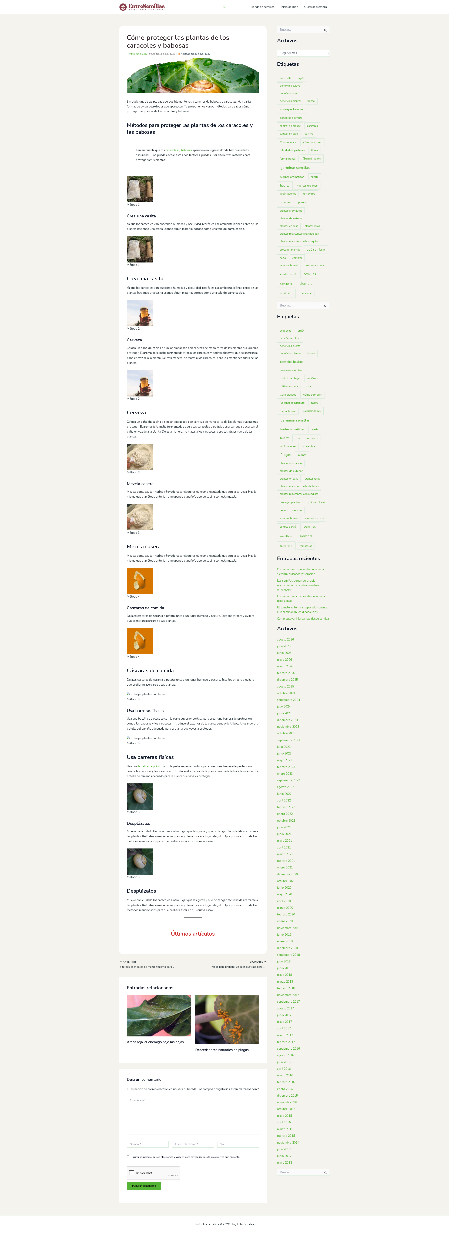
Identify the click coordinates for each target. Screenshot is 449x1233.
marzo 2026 (285, 666)
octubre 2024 (286, 693)
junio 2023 (284, 754)
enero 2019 (285, 941)
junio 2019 (284, 935)
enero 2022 (285, 814)
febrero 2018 (286, 988)
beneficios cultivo (290, 85)
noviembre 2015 (288, 1102)
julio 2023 (284, 747)
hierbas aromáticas (292, 177)
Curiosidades (288, 142)
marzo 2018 (285, 982)
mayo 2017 (284, 1022)
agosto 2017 (285, 1008)
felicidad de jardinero (292, 150)
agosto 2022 (285, 787)
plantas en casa (289, 226)
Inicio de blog (289, 7)
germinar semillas (295, 167)
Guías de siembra (315, 7)
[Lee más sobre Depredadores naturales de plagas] (227, 1020)
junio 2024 (284, 713)
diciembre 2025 (287, 680)
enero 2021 (285, 867)
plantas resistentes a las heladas (299, 233)
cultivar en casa (289, 134)
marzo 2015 (285, 1129)
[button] (224, 7)
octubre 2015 (286, 1109)
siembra (306, 283)
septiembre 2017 (288, 1002)
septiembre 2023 (288, 740)
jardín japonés (288, 194)
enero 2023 (285, 774)
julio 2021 (284, 827)
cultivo (309, 134)
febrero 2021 (286, 861)
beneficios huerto (290, 93)
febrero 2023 (286, 767)
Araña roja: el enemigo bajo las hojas (155, 1042)
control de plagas (290, 126)
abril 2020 (284, 901)
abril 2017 (284, 1028)
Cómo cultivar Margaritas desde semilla (303, 619)
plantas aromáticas (291, 211)
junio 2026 (284, 653)
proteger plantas (290, 249)
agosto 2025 (285, 687)
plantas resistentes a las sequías (299, 241)
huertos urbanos (307, 186)
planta (302, 202)
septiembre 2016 (288, 1049)
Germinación (312, 158)
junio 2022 (284, 794)
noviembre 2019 (288, 928)
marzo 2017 (285, 1035)
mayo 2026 (284, 660)
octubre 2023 (286, 733)
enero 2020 (285, 921)
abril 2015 (284, 1122)
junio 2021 (284, 834)
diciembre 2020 (287, 874)
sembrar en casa (314, 265)
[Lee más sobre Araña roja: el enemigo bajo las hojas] (159, 1015)
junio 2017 (284, 1015)
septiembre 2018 (288, 955)
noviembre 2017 (288, 995)
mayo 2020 (284, 894)
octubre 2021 (286, 821)
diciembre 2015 (287, 1096)
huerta (315, 177)
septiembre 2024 (288, 700)
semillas (310, 274)
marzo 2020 (285, 908)
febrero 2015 (286, 1136)
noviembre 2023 (288, 727)
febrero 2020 (286, 914)
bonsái (311, 101)
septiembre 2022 (288, 780)
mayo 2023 (284, 760)
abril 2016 (284, 1069)
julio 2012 (284, 1149)
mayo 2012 (284, 1163)
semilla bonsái (288, 274)
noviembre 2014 (288, 1143)
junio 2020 (284, 888)
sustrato (286, 293)
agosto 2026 (285, 640)
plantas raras (312, 226)
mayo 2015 (284, 1116)
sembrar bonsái (289, 265)
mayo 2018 (284, 975)
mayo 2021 (284, 841)
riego (283, 258)
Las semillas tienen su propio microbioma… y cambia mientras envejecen (298, 585)
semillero (286, 284)
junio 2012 (284, 1156)
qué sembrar (316, 249)
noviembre (309, 194)
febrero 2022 (286, 807)
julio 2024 (284, 707)
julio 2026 (284, 646)
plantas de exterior (291, 218)
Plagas (285, 202)
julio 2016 (284, 1062)
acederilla (285, 78)
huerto (285, 185)
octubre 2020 (286, 881)
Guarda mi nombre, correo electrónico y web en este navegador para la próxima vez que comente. (186, 1157)
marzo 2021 (285, 854)
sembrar (297, 258)
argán (301, 78)
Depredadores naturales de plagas (222, 1049)
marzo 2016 (285, 1075)
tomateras (306, 293)
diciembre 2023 (287, 720)
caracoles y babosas (179, 150)
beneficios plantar (290, 101)
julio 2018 (284, 961)
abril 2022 (284, 801)
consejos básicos (291, 109)
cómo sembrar (312, 142)
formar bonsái (288, 158)
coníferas (312, 126)
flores (314, 150)
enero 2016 (285, 1089)
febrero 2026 (286, 673)
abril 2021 (284, 847)
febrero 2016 (286, 1082)
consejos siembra (291, 118)
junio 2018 (284, 968)
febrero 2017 (286, 1042)
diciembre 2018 (287, 948)
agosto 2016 (285, 1055)
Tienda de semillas (262, 7)
